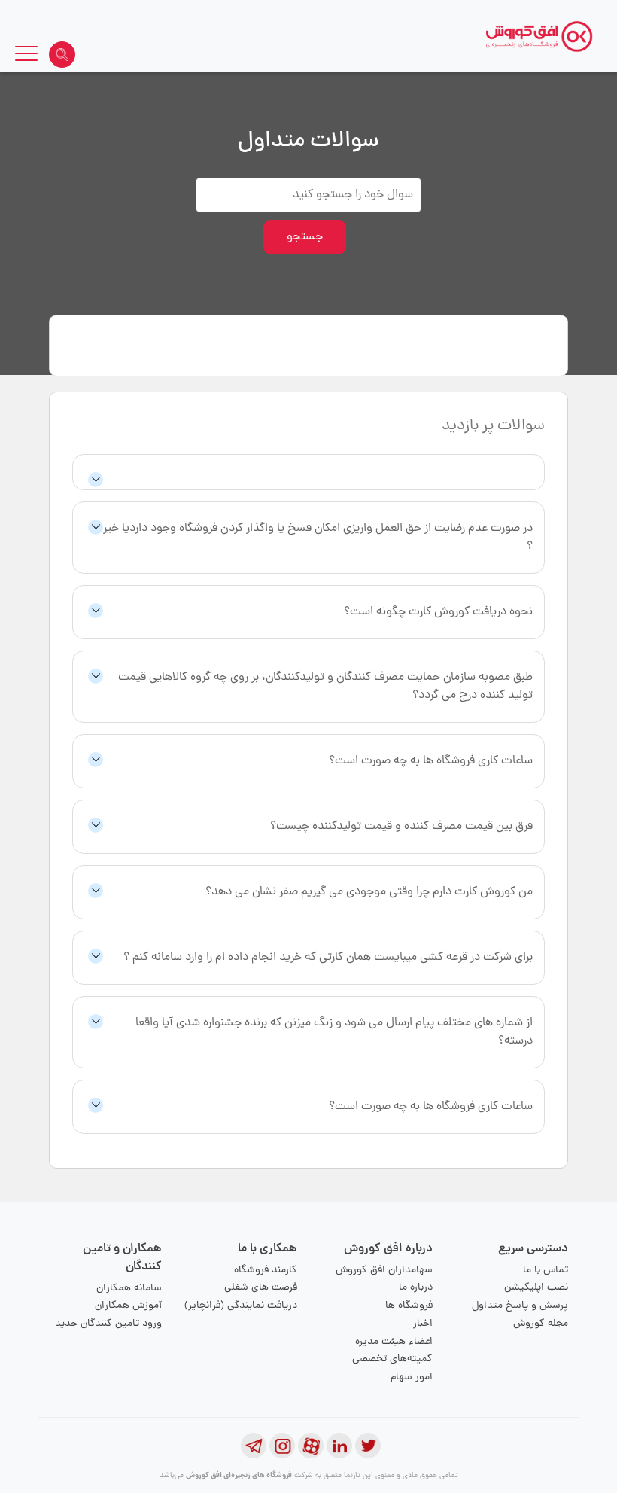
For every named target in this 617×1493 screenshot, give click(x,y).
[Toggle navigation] (26, 56)
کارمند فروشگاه (265, 1270)
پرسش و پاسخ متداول (520, 1306)
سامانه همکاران (129, 1288)
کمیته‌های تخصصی (392, 1359)
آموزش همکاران (128, 1306)
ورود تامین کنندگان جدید (108, 1324)
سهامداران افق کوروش (384, 1270)
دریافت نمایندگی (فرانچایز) (240, 1306)
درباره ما (416, 1288)
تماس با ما (545, 1270)
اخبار (423, 1324)
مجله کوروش (540, 1324)
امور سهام (412, 1377)
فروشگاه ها (409, 1306)
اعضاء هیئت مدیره (394, 1342)
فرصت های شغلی (260, 1288)
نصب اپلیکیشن (536, 1288)
